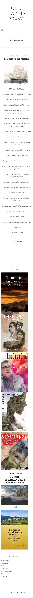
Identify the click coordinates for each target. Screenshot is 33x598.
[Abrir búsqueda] (31, 30)
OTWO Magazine (6, 571)
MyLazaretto (5, 568)
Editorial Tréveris (6, 563)
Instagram (4, 566)
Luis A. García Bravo (16, 13)
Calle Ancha (5, 560)
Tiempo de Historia (7, 574)
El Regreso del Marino (16, 58)
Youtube (4, 576)
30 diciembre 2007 (13, 55)
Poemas (23, 55)
